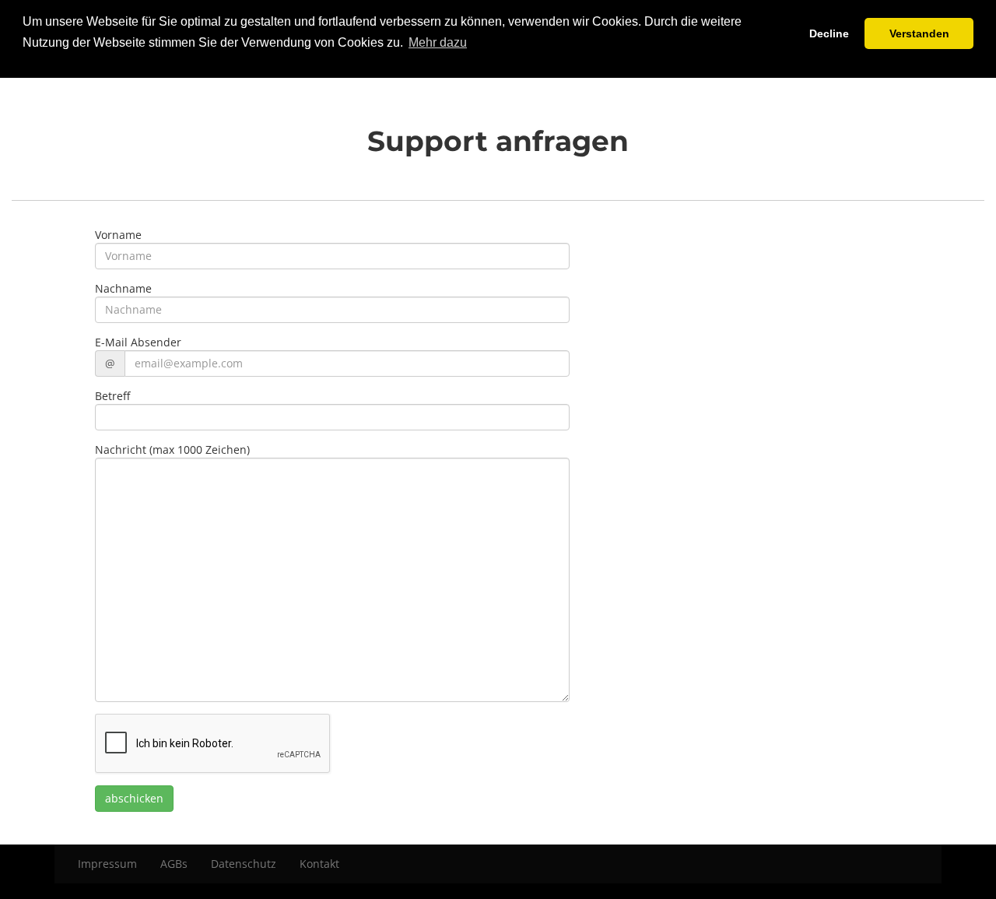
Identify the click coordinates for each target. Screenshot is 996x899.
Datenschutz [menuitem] (243, 863)
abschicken (134, 798)
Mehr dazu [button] (438, 42)
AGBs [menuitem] (174, 863)
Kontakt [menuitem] (319, 863)
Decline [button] (829, 33)
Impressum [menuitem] (107, 863)
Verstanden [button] (919, 33)
